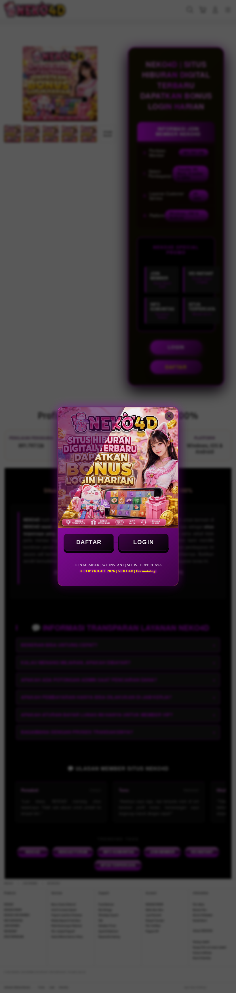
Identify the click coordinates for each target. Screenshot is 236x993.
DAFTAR (89, 542)
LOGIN (143, 542)
